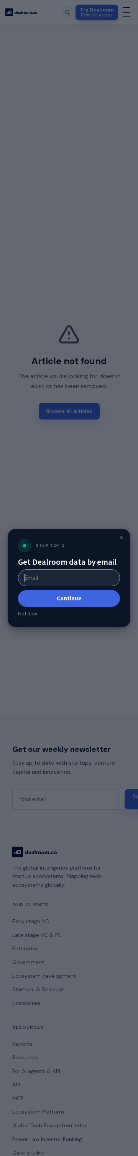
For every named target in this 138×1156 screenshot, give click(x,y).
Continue (69, 598)
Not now (27, 614)
